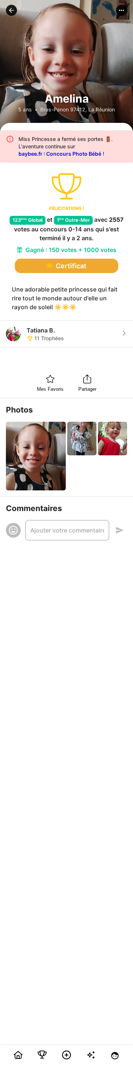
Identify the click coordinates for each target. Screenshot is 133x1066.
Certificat (71, 266)
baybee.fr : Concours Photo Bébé (59, 154)
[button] (11, 10)
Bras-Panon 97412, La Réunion (77, 109)
